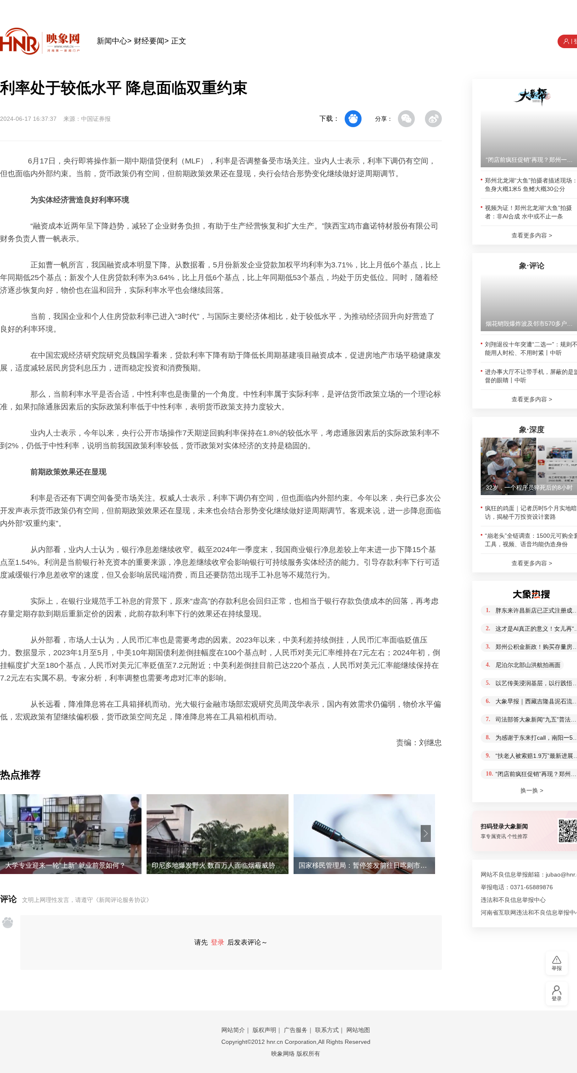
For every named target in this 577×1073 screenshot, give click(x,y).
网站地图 (358, 1030)
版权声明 (264, 1030)
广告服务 (296, 1030)
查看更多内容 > (532, 235)
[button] (9, 833)
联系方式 (327, 1030)
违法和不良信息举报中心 (513, 899)
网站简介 (233, 1030)
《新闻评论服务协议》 (122, 899)
